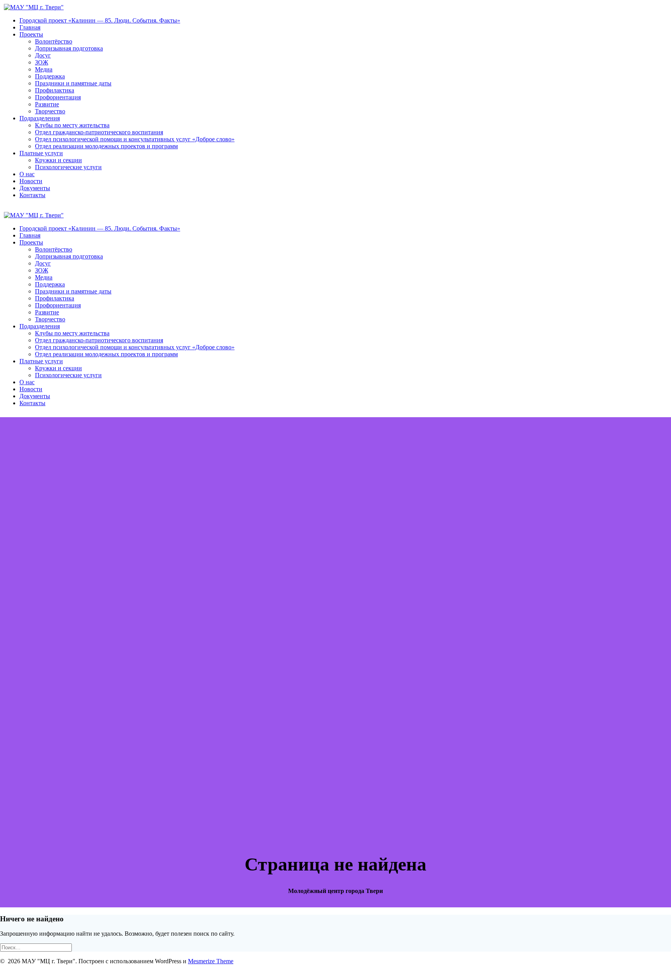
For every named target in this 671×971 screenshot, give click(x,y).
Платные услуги (41, 153)
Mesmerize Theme (210, 961)
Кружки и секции (58, 160)
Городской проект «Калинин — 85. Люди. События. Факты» (99, 20)
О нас (27, 174)
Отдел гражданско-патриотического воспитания (99, 132)
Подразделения (39, 118)
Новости (30, 181)
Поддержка (50, 76)
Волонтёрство (53, 41)
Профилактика (54, 90)
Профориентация (58, 97)
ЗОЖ (41, 62)
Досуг (43, 55)
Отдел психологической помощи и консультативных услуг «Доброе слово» (135, 139)
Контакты (32, 195)
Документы (34, 188)
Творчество (50, 111)
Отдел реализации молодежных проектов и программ (106, 146)
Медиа (43, 69)
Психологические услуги (68, 167)
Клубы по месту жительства (72, 125)
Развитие (47, 104)
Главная (29, 27)
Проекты (31, 34)
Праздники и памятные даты (73, 83)
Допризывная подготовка (69, 48)
